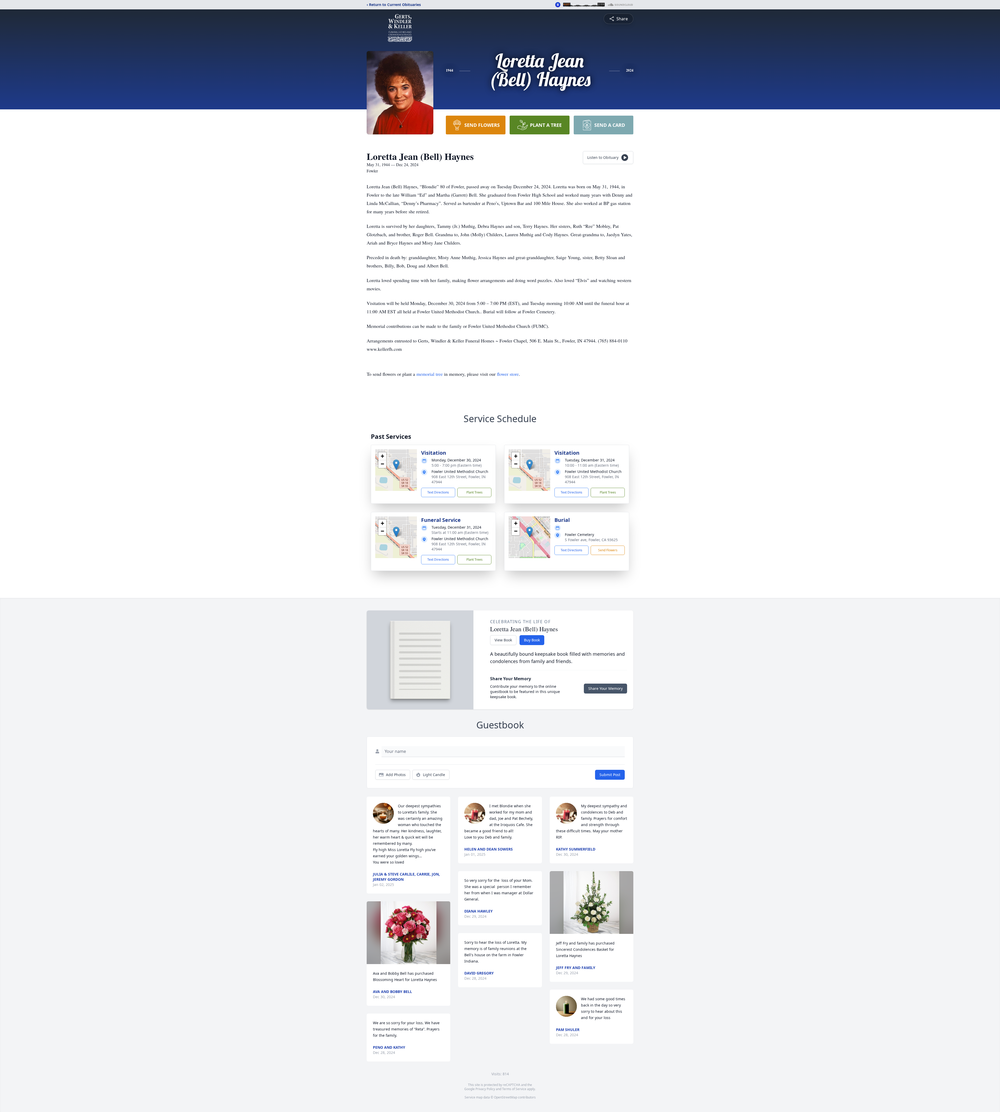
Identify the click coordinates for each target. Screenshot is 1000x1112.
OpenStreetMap (505, 1097)
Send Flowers (607, 550)
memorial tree (429, 374)
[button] (396, 464)
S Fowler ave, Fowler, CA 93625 (591, 539)
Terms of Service (514, 1089)
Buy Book (532, 640)
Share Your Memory (605, 688)
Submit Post (609, 774)
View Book (503, 640)
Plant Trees (474, 492)
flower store (508, 374)
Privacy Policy (485, 1089)
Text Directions (438, 492)
